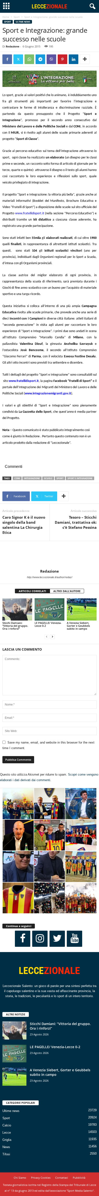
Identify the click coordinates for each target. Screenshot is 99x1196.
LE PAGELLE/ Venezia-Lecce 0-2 (48, 624)
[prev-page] (46, 636)
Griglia (6, 1140)
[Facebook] (7, 59)
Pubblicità (79, 1177)
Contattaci (61, 1177)
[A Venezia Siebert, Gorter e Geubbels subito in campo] (82, 609)
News (6, 1147)
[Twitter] (18, 59)
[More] (85, 59)
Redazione (12, 46)
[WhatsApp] (29, 59)
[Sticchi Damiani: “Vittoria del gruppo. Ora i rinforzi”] (17, 609)
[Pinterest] (62, 59)
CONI (17, 478)
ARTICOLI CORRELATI (32, 591)
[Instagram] (40, 939)
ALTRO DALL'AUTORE (66, 591)
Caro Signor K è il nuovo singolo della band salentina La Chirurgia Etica (23, 525)
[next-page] (52, 636)
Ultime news (23, 21)
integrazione (32, 478)
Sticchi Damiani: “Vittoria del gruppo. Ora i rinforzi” (15, 625)
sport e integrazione (80, 478)
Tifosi (6, 1154)
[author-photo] (49, 555)
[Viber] (51, 59)
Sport (17, 17)
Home (5, 17)
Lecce (6, 1132)
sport (59, 478)
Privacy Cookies (40, 1177)
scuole (48, 478)
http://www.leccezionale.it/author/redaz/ (49, 577)
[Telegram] (40, 59)
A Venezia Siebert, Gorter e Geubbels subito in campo (78, 625)
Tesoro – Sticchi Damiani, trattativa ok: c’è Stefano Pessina (76, 522)
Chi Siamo (20, 1177)
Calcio (6, 1125)
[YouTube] (74, 939)
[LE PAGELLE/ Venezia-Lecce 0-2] (49, 609)
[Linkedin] (73, 59)
